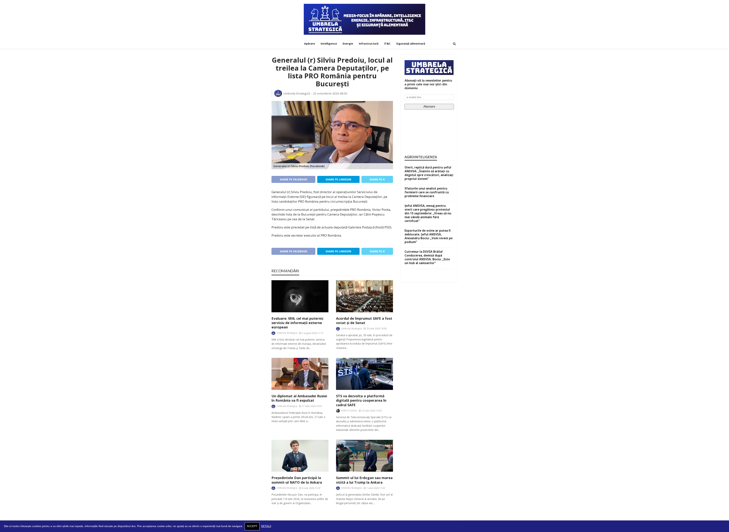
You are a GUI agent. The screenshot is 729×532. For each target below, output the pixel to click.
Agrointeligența (421, 157)
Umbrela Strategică (296, 93)
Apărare (309, 43)
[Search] (454, 44)
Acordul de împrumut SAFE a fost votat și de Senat (364, 320)
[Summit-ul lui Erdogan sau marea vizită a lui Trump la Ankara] (364, 456)
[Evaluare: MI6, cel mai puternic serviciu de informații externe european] (299, 296)
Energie (348, 43)
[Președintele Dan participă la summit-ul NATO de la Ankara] (299, 456)
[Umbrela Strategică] (364, 19)
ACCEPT (252, 526)
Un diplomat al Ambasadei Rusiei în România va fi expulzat (299, 398)
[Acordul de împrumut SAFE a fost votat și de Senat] (364, 296)
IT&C (387, 43)
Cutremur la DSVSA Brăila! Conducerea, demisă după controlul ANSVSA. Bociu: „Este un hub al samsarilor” (427, 257)
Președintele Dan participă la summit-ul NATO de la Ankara (296, 480)
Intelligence (329, 43)
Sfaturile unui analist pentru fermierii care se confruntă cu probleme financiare (427, 192)
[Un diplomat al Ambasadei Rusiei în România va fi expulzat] (299, 374)
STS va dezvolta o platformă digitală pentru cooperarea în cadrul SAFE (361, 400)
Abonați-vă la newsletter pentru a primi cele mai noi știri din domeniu (428, 84)
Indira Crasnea (349, 410)
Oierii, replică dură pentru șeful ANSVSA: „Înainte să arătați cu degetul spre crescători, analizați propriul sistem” (429, 173)
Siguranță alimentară (410, 43)
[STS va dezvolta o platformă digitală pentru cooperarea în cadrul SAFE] (364, 374)
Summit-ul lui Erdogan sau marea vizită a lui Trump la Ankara (364, 480)
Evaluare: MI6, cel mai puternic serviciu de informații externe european (297, 323)
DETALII (266, 526)
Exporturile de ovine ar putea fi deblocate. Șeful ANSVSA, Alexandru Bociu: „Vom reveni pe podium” (429, 236)
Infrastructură (368, 43)
